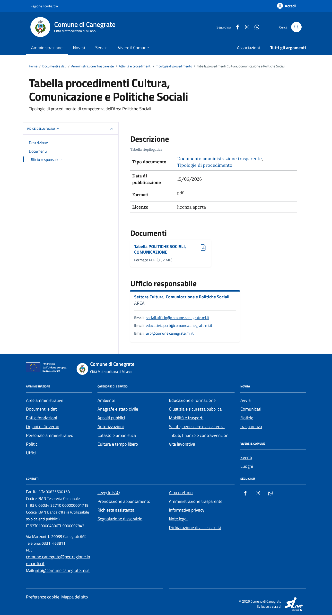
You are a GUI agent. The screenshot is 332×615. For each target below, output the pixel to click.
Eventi (246, 457)
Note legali (178, 518)
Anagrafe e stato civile (117, 409)
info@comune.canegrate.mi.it (62, 570)
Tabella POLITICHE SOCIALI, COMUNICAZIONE (160, 249)
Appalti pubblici (111, 417)
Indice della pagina (41, 128)
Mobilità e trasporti (186, 417)
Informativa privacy (186, 510)
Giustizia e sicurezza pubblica (195, 409)
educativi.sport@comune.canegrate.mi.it (179, 325)
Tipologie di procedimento (204, 165)
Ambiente (106, 400)
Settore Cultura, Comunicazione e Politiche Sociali (181, 297)
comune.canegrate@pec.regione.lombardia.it (58, 560)
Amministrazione (46, 47)
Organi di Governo (42, 426)
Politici (32, 444)
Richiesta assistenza (115, 510)
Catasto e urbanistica (116, 435)
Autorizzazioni (110, 426)
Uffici (31, 453)
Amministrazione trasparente (195, 501)
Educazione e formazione (192, 400)
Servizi (101, 47)
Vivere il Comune (133, 47)
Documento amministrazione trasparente (219, 158)
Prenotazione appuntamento (123, 501)
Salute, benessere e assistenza (197, 426)
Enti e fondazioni (41, 417)
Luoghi (246, 466)
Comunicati (250, 409)
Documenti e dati (42, 409)
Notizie (246, 417)
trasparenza (251, 426)
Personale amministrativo (49, 435)
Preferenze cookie (42, 597)
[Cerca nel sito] (296, 27)
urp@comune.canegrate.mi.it (170, 333)
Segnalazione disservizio (119, 518)
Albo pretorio (181, 492)
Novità (79, 47)
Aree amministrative (44, 400)
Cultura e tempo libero (117, 444)
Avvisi (245, 400)
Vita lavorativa (182, 444)
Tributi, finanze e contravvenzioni (199, 435)
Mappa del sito (74, 597)
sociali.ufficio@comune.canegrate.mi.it (177, 318)
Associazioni (248, 47)
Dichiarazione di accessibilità (195, 527)
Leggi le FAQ (108, 492)
